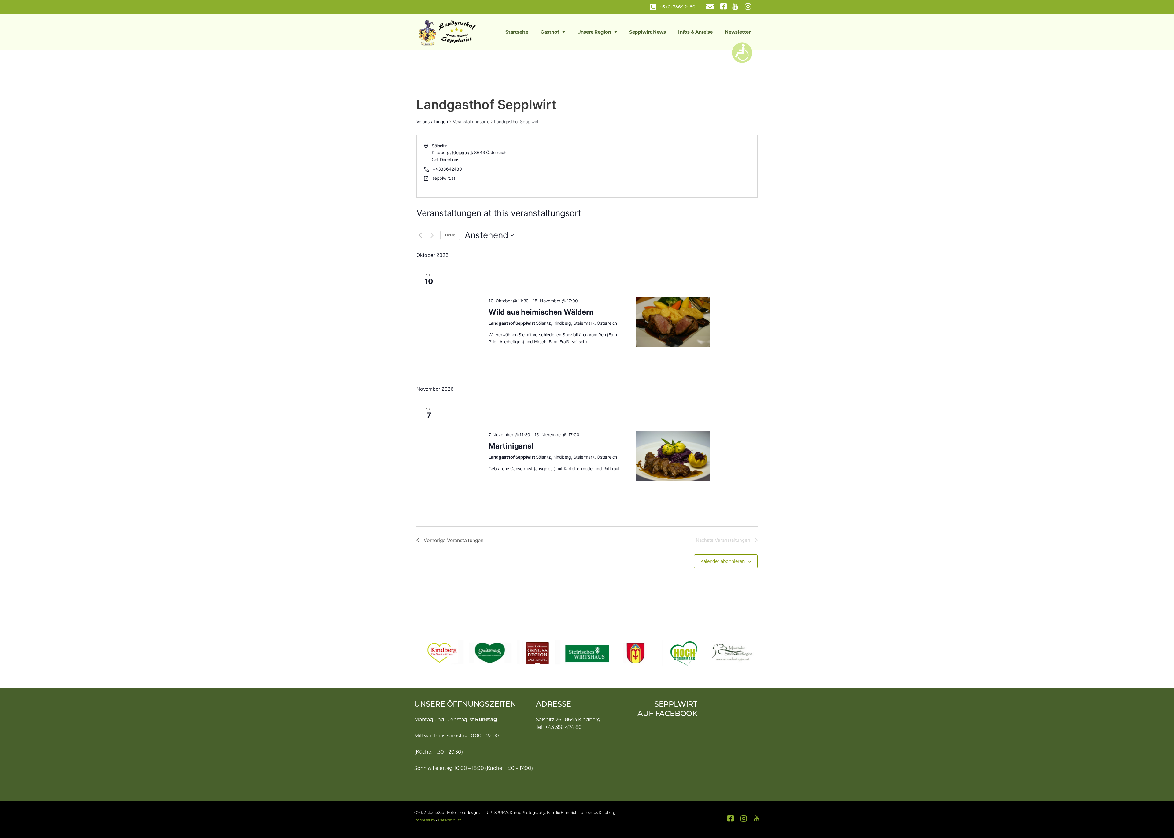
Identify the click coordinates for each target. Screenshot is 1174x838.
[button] (421, 653)
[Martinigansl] (673, 456)
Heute (450, 235)
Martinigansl (511, 445)
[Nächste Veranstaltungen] (432, 235)
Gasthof (550, 32)
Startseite (516, 32)
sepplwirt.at (443, 178)
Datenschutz (449, 820)
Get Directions (445, 159)
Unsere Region (594, 32)
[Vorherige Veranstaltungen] (420, 235)
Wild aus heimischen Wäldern (541, 312)
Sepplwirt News (647, 32)
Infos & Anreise (695, 32)
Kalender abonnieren (722, 561)
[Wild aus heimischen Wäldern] (673, 322)
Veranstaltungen (432, 121)
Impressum (424, 820)
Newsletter (738, 32)
